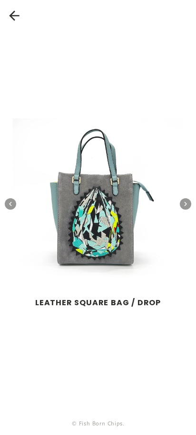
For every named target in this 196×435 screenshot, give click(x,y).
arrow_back (14, 15)
